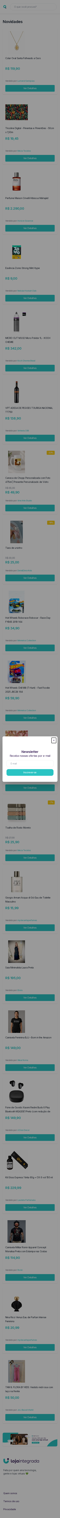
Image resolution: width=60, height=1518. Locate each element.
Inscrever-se (30, 772)
